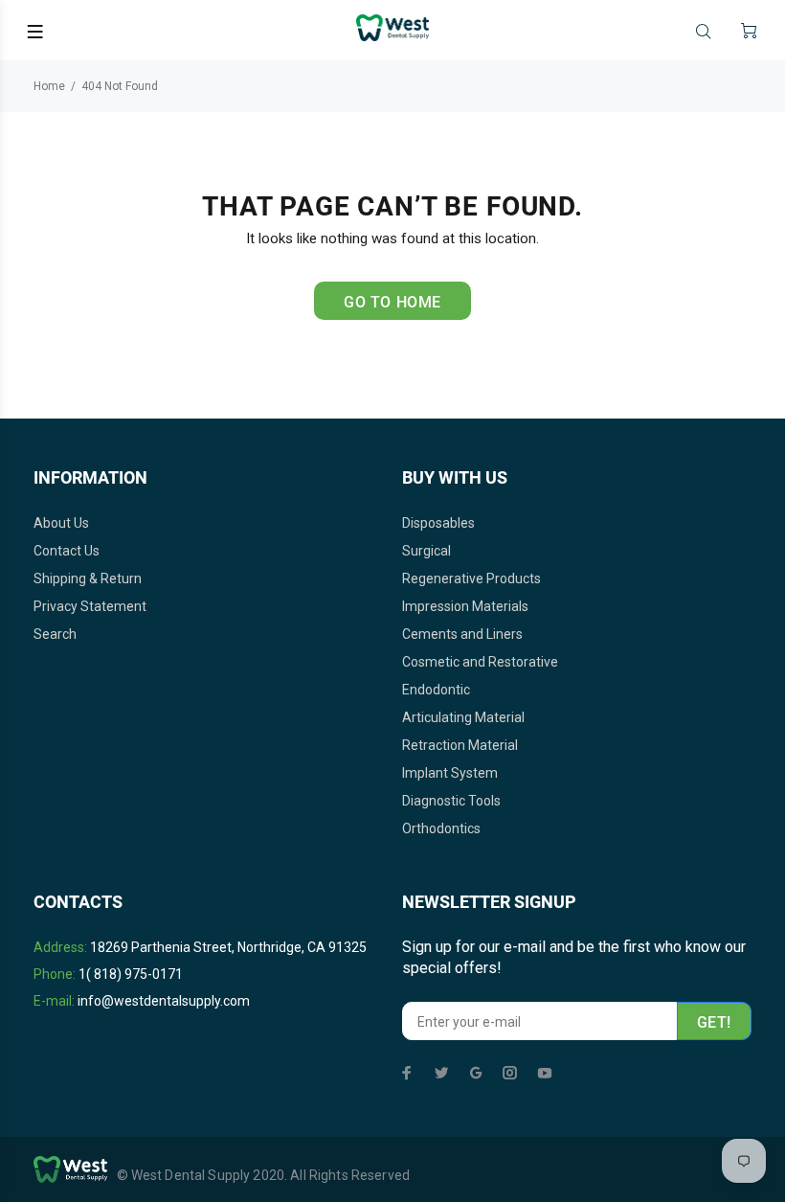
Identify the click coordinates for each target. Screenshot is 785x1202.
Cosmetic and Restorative (480, 661)
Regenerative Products (471, 578)
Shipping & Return (88, 578)
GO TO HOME (392, 302)
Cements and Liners (462, 634)
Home (49, 86)
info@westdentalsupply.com (164, 1001)
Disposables (438, 523)
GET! (714, 1022)
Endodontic (436, 689)
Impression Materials (465, 606)
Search (55, 634)
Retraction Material (460, 745)
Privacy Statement (90, 606)
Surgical (426, 550)
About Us (61, 523)
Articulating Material (463, 717)
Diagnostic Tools (451, 800)
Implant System (450, 773)
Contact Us (67, 550)
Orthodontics (441, 828)
